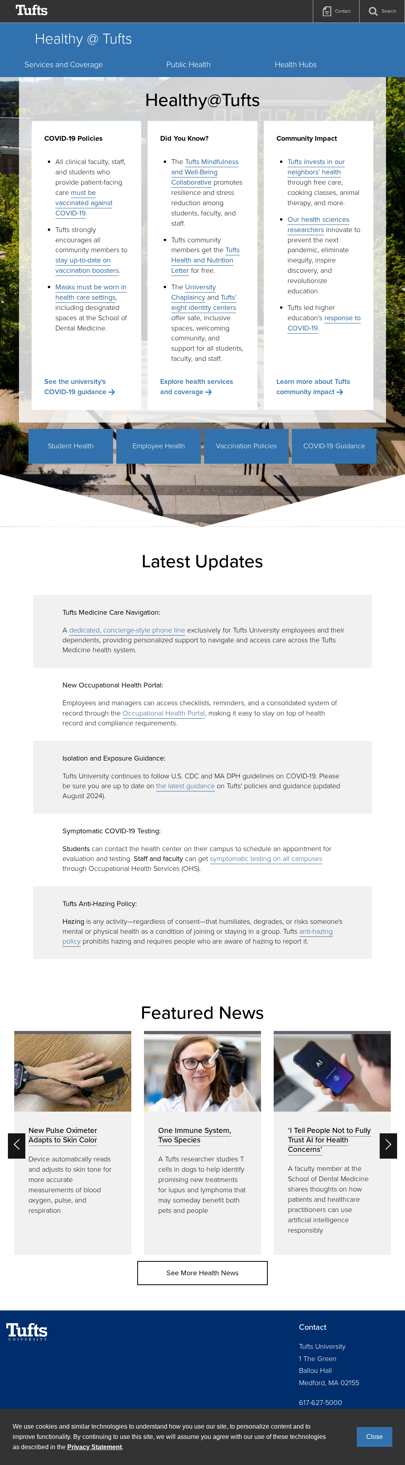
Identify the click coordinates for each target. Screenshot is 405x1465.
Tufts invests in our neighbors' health (316, 167)
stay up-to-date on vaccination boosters (87, 265)
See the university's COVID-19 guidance (75, 386)
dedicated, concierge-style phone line (127, 630)
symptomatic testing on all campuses (266, 858)
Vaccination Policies (246, 446)
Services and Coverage (64, 64)
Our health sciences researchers (318, 224)
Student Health (71, 446)
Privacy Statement (94, 1447)
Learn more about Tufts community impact (313, 386)
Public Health (189, 64)
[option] (72, 1143)
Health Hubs (296, 64)
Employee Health (158, 446)
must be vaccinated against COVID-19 (83, 202)
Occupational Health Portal (164, 713)
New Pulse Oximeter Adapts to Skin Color (62, 1135)
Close (374, 1436)
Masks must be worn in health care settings (91, 292)
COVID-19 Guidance (334, 446)
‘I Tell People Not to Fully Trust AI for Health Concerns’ (329, 1140)
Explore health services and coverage (196, 386)
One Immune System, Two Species (194, 1135)
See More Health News (202, 1273)
